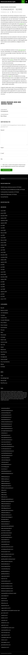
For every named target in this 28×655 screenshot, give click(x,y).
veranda (10, 103)
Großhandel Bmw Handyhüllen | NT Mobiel (10, 192)
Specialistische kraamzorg (9, 396)
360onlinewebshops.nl (6, 503)
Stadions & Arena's (24, 396)
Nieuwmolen (3, 334)
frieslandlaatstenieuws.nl (6, 426)
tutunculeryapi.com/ (5, 632)
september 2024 (4, 220)
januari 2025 (3, 213)
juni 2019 (3, 296)
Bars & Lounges (17, 391)
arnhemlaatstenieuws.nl (6, 415)
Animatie (5, 391)
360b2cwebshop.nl (5, 478)
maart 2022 (3, 252)
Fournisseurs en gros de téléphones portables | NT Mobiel (13, 189)
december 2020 (4, 276)
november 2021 (4, 257)
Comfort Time (4, 317)
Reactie (3, 130)
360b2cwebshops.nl (5, 481)
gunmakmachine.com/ (6, 644)
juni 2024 (3, 225)
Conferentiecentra (19, 392)
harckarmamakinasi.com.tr (7, 586)
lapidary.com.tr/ (4, 617)
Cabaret (8, 392)
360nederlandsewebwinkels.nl (7, 501)
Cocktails (14, 392)
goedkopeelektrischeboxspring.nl (8, 559)
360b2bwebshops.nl (5, 476)
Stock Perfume (4, 352)
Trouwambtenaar (10, 397)
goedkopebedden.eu (5, 571)
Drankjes (8, 393)
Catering (11, 392)
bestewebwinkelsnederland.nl (7, 526)
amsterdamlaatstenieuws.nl (7, 410)
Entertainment (16, 393)
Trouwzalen (15, 397)
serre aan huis (21, 50)
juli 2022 (2, 247)
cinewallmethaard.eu (5, 568)
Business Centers (3, 392)
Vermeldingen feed (5, 378)
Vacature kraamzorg (20, 397)
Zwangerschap (21, 398)
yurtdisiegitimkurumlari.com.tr (7, 627)
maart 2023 (3, 237)
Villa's (25, 397)
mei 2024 (3, 227)
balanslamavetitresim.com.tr (7, 546)
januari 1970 (3, 298)
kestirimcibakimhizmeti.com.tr (7, 554)
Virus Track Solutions (5, 361)
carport (3, 102)
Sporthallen (16, 396)
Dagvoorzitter (24, 392)
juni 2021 (3, 267)
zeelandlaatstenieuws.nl (6, 471)
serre (10, 76)
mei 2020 (3, 286)
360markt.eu (4, 492)
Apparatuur (9, 391)
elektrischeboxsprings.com (7, 561)
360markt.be (4, 494)
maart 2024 (3, 230)
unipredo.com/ (4, 620)
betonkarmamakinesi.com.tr (7, 588)
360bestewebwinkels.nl (6, 485)
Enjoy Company (4, 325)
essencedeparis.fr (5, 595)
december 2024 (4, 215)
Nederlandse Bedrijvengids (8, 1)
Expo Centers (25, 393)
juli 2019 (2, 294)
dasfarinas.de (4, 598)
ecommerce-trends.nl (5, 530)
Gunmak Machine (4, 196)
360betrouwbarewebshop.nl (7, 487)
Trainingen (2, 397)
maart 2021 (3, 272)
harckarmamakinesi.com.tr (7, 583)
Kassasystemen (4, 327)
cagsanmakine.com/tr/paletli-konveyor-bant (10, 610)
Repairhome (3, 349)
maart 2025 (3, 210)
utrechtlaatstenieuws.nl (6, 464)
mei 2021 (3, 269)
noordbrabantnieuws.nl (6, 448)
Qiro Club (3, 344)
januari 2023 (3, 242)
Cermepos (3, 315)
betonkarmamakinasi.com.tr (7, 590)
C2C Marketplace (4, 312)
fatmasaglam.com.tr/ (5, 642)
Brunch (21, 391)
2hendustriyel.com (5, 605)
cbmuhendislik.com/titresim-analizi (8, 593)
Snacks (4, 396)
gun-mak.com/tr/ (4, 612)
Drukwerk (12, 393)
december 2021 (4, 254)
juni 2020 (3, 284)
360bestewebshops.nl (5, 483)
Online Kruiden (4, 342)
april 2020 (3, 289)
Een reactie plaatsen (17, 12)
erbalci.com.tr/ (4, 639)
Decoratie (4, 393)
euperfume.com (4, 600)
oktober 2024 (3, 218)
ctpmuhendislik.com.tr (6, 630)
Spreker (19, 396)
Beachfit (2, 307)
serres (11, 59)
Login (2, 375)
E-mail (2, 153)
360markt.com (4, 496)
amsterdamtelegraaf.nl (6, 412)
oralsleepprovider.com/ (6, 637)
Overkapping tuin (4, 110)
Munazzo (2, 329)
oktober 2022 (3, 245)
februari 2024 (4, 232)
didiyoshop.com (4, 603)
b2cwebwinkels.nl (5, 519)
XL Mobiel (3, 366)
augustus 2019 (4, 291)
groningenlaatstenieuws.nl (6, 430)
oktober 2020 (3, 279)
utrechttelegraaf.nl (5, 466)
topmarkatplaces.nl (5, 539)
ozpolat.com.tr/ (4, 615)
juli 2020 (2, 281)
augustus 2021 (4, 262)
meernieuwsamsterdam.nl (6, 439)
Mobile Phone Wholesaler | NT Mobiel (9, 194)
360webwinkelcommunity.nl (7, 510)
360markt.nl (3, 490)
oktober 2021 (3, 259)
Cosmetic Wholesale (5, 320)
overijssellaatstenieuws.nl (6, 453)
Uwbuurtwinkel (4, 359)
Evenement (20, 393)
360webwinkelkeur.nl (5, 512)
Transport (5, 397)
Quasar (2, 347)
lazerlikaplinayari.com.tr (6, 556)
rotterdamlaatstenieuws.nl (6, 455)
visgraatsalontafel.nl (5, 576)
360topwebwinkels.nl (5, 505)
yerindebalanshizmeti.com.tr (7, 549)
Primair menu (26, 1)
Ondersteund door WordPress (6, 653)
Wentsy (2, 364)
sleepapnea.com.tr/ (5, 647)
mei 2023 (3, 235)
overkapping (10, 102)
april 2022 (3, 249)
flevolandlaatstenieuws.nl (6, 424)
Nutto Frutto (3, 339)
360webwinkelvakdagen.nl (6, 517)
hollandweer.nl (4, 433)
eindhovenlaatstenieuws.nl (6, 421)
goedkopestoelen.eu (5, 573)
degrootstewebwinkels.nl (6, 528)
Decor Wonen (4, 115)
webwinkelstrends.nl (5, 541)
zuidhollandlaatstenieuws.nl (7, 473)
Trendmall (3, 354)
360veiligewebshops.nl (6, 508)
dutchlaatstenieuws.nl (5, 419)
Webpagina (2, 398)
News (2, 332)
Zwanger (17, 398)
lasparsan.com (4, 578)
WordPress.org (4, 382)
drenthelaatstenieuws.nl (6, 417)
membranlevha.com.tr (6, 581)
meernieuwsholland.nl (6, 442)
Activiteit (2, 391)
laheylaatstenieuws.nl (5, 435)
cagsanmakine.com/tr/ (6, 608)
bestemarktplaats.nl (5, 523)
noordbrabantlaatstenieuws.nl (7, 446)
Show (1, 396)
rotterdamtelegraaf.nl (5, 459)
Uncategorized (12, 7)
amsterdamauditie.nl (5, 408)
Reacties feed (3, 380)
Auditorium (13, 391)
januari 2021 (3, 274)
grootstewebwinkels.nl (6, 535)
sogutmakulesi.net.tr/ (5, 635)
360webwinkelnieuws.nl (6, 514)
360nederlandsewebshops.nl (7, 499)
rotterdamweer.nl (5, 462)
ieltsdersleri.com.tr (5, 622)
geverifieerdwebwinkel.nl (6, 532)
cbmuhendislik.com (5, 544)
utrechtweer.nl (4, 468)
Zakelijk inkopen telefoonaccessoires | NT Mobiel (11, 187)
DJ (6, 393)
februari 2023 (4, 240)
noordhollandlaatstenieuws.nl (7, 451)
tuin (19, 102)
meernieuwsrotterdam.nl (6, 444)
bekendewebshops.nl (5, 521)
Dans (1, 393)
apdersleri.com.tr (4, 625)
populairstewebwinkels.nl (6, 537)
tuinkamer (21, 23)
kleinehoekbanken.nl (5, 563)
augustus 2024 (4, 223)
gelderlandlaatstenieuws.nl (7, 428)
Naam (2, 147)
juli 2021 (2, 264)
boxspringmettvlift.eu (5, 566)
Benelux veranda (5, 7)
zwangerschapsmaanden (5, 399)
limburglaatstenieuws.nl (6, 437)
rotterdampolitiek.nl (5, 457)
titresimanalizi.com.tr (5, 551)
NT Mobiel (3, 337)
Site (1, 159)
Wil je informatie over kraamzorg (10, 398)
